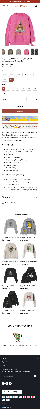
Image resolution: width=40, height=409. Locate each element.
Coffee (19, 74)
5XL (4, 93)
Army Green (28, 74)
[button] (4, 6)
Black (5, 74)
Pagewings (7, 403)
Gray (4, 79)
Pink (11, 79)
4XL (35, 88)
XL (17, 88)
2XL (23, 88)
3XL (29, 88)
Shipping (4, 66)
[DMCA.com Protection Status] (7, 408)
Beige (11, 74)
